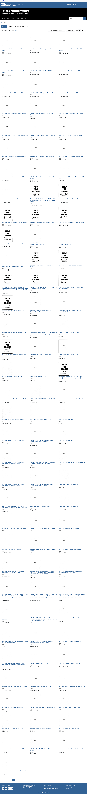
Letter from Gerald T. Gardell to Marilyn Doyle (70, 728)
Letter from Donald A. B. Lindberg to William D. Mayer (72, 749)
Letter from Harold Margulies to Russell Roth (13, 440)
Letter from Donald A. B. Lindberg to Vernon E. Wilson (15, 771)
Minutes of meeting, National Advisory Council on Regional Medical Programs (42, 311)
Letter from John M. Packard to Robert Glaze (70, 549)
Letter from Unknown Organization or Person (13, 199)
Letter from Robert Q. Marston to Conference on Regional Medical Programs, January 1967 (14, 265)
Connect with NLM (6, 785)
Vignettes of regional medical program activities (14, 528)
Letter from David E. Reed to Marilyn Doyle (69, 707)
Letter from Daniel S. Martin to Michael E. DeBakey (42, 135)
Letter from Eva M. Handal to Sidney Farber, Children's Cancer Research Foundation (43, 288)
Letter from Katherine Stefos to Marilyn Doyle (13, 728)
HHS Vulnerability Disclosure (51, 788)
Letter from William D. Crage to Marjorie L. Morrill (42, 707)
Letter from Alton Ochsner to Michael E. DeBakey (42, 71)
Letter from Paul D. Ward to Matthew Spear (69, 663)
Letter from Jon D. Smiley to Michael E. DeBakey (71, 135)
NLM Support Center (70, 785)
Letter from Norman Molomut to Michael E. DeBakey (15, 177)
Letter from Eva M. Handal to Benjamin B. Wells (70, 265)
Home (3, 18)
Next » (16, 30)
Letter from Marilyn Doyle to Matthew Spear (41, 728)
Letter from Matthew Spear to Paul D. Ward (40, 686)
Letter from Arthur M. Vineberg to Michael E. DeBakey (72, 176)
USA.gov (48, 792)
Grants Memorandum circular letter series (40, 419)
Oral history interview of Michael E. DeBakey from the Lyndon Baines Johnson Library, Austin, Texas (43, 333)
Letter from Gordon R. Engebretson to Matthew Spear (72, 686)
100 (70, 30)
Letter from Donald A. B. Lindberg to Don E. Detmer (14, 749)
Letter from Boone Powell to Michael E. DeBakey (42, 156)
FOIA (45, 787)
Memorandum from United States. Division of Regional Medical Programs (70, 311)
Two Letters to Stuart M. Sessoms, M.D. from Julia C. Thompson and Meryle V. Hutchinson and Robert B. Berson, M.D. (43, 200)
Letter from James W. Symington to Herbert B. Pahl (71, 617)
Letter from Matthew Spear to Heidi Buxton (12, 707)
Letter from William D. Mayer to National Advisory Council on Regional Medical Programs (42, 463)
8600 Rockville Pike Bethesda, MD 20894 (28, 787)
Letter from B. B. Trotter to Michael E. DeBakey (70, 93)
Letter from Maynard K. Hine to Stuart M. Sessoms (71, 222)
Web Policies (47, 785)
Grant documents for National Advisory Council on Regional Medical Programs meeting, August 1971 (14, 507)
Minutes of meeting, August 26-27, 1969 (69, 332)
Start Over (4, 26)
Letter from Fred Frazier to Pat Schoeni (11, 549)
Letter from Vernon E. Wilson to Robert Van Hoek (14, 398)
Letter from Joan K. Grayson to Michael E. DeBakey (71, 113)
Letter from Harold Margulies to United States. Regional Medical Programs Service (41, 441)
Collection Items (21, 18)
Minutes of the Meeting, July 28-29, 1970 (69, 354)
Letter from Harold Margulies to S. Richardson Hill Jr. (72, 462)
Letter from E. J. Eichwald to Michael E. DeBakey (14, 156)
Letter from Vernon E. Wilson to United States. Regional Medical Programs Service (13, 485)
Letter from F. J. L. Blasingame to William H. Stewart (43, 222)
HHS (44, 792)
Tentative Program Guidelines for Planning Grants (14, 243)
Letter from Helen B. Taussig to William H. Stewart (14, 222)
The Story (10, 18)
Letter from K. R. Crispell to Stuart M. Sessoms (70, 199)
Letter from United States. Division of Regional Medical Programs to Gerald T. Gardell (41, 642)
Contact (69, 4)
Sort (56, 30)
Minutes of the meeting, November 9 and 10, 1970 (42, 398)
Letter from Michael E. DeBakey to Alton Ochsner (42, 49)
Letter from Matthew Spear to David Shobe (40, 663)
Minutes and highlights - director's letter (68, 484)
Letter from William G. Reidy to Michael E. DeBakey (42, 93)
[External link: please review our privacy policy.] (3, 788)
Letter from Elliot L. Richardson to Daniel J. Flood (42, 528)
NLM (38, 792)
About (74, 4)
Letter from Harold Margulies (66, 419)
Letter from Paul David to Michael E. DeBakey (13, 93)
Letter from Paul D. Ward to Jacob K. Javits (41, 354)
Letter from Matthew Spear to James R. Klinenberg (14, 686)
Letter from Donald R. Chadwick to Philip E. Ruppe (14, 332)
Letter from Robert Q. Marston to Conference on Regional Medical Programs (42, 243)
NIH (41, 792)
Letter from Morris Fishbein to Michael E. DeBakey (71, 71)
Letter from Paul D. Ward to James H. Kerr (69, 528)
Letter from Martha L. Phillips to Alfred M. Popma (14, 310)
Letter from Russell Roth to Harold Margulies (13, 419)
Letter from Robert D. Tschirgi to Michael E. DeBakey (15, 135)
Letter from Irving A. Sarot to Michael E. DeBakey (71, 156)
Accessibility (69, 787)
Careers (67, 788)
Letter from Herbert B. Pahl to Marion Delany (70, 641)
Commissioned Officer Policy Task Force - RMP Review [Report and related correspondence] (70, 377)
